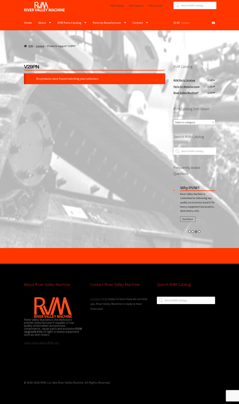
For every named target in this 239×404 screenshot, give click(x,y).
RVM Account (156, 5)
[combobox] (194, 122)
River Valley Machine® (186, 92)
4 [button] (199, 231)
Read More (185, 219)
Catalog (40, 46)
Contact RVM (98, 299)
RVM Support (136, 5)
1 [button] (189, 231)
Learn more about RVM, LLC (41, 343)
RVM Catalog (117, 5)
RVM (30, 46)
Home (28, 23)
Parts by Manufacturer (107, 23)
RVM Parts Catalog (69, 23)
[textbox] (194, 122)
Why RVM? (187, 188)
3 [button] (196, 231)
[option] (195, 204)
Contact (138, 23)
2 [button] (193, 231)
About (42, 23)
